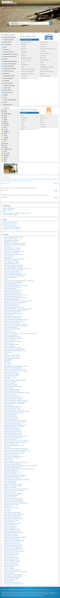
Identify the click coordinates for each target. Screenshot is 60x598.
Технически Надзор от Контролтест (12, 304)
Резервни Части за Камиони (27, 73)
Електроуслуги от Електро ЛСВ (11, 395)
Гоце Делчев (43, 117)
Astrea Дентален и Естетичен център (12, 318)
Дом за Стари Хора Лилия (10, 481)
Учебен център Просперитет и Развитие (13, 266)
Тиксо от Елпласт (8, 510)
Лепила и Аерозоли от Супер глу (11, 358)
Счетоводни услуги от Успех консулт (12, 542)
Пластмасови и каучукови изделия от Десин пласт (16, 448)
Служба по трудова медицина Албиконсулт (14, 453)
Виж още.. (56, 183)
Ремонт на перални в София (10, 238)
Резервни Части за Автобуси (47, 71)
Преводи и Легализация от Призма (12, 529)
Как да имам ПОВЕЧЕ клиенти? (10, 214)
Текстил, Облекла (7, 90)
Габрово (5, 119)
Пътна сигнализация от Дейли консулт (13, 434)
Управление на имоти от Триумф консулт (13, 548)
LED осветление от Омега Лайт (11, 559)
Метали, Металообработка (9, 63)
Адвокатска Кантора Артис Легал (11, 263)
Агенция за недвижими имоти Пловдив (13, 237)
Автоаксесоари (43, 42)
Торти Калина (7, 447)
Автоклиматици (44, 44)
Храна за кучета (7, 364)
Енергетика (6, 49)
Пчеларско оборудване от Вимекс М (12, 430)
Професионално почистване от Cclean (13, 549)
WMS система (7, 330)
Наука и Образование (8, 66)
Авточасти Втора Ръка (45, 53)
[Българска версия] (49, 7)
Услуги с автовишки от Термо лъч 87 (12, 517)
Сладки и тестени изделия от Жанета (12, 574)
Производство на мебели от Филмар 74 (13, 518)
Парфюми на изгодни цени (10, 277)
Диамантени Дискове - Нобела (10, 223)
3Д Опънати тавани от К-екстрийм (12, 249)
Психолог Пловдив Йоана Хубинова (12, 273)
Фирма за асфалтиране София (11, 344)
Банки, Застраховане (8, 39)
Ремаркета (42, 73)
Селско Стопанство (8, 83)
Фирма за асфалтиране (9, 346)
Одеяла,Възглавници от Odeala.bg (12, 291)
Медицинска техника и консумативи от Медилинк (16, 489)
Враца (5, 117)
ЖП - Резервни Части (26, 60)
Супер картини (7, 246)
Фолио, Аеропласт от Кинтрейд (11, 260)
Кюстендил (6, 125)
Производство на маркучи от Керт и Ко (13, 576)
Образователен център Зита (10, 524)
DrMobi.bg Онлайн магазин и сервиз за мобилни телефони (18, 308)
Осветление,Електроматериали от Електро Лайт (15, 297)
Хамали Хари (7, 378)
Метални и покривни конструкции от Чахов (14, 445)
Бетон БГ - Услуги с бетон (10, 339)
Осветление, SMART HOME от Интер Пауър (14, 403)
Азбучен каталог (27, 7)
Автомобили (24, 48)
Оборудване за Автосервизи (47, 67)
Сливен (5, 145)
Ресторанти (6, 80)
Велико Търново (7, 113)
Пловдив (5, 137)
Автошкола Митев (8, 405)
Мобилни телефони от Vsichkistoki (12, 374)
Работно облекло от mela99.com (11, 520)
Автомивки (42, 46)
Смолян (5, 147)
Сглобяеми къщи (8, 352)
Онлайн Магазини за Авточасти (28, 69)
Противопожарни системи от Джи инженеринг (15, 475)
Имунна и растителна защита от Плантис (13, 456)
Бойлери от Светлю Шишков (10, 473)
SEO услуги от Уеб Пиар (9, 383)
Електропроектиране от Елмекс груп (12, 478)
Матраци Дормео (8, 257)
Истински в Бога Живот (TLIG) (10, 222)
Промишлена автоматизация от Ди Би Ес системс (15, 294)
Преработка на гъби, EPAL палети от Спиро (14, 540)
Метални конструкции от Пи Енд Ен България (14, 451)
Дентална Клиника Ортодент (10, 335)
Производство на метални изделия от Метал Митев (16, 310)
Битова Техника (7, 42)
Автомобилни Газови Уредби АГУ (48, 48)
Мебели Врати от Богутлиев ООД (11, 355)
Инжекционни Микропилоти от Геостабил (14, 426)
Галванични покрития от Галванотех (12, 467)
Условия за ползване (32, 589)
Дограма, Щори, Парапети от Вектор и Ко (13, 307)
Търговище (6, 155)
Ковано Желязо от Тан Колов (10, 414)
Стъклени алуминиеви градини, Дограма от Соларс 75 (16, 319)
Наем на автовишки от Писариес (11, 262)
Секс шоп (6, 279)
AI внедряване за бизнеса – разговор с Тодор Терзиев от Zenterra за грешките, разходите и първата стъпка (25, 195)
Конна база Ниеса (8, 506)
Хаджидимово (43, 126)
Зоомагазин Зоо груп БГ (9, 556)
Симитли (23, 126)
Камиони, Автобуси (44, 60)
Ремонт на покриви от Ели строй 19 (12, 248)
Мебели (5, 59)
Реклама (40, 7)
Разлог (22, 124)
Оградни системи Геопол (10, 492)
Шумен (5, 159)
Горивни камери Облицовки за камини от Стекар (15, 350)
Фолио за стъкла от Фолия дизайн (12, 562)
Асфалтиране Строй (8, 343)
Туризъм (5, 95)
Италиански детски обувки (10, 288)
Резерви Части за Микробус (27, 71)
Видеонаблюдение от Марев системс (13, 296)
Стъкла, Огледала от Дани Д (10, 439)
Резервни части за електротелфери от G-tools (15, 369)
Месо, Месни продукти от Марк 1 (12, 557)
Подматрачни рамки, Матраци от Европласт (14, 251)
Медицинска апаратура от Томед (11, 408)
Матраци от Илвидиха (9, 255)
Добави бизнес (35, 7)
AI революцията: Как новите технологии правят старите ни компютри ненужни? (19, 188)
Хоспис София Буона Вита (10, 482)
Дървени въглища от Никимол (11, 495)
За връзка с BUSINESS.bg (8, 208)
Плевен (5, 135)
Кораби (42, 62)
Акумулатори (43, 55)
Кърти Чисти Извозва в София (11, 579)
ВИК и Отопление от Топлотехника (12, 546)
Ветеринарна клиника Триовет (11, 535)
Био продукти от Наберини (10, 377)
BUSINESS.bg (11, 589)
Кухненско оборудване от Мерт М (12, 336)
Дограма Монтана (8, 360)
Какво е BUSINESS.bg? (8, 210)
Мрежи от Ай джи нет (9, 315)
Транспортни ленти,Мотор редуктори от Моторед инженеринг (18, 468)
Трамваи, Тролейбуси (45, 76)
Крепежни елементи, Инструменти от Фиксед (15, 243)
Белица (42, 115)
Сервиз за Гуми (24, 76)
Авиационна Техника (26, 42)
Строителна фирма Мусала (10, 416)
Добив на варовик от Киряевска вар (12, 531)
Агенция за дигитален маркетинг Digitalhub (14, 349)
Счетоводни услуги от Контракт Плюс (13, 437)
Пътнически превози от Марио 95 (12, 391)
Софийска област (7, 149)
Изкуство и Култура (8, 51)
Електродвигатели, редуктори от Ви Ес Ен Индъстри (16, 285)
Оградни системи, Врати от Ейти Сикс (13, 290)
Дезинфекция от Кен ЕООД (10, 241)
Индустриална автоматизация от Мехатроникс (15, 245)
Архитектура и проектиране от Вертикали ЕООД (15, 425)
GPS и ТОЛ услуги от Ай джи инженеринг (13, 500)
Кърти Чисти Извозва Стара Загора (12, 577)
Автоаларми (24, 44)
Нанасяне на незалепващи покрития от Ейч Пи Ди (16, 400)
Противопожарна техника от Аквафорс (13, 493)
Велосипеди (43, 58)
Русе (4, 141)
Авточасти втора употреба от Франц (12, 329)
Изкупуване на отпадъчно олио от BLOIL (13, 545)
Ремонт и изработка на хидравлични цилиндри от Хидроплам (18, 280)
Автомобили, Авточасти (9, 35)
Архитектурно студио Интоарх (11, 444)
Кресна (42, 120)
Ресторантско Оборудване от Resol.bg (13, 433)
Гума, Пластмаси (7, 44)
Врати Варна (7, 361)
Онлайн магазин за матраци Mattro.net (13, 254)
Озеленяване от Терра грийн (10, 470)
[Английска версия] (52, 7)
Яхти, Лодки (24, 78)
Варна (5, 111)
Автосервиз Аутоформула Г (10, 528)
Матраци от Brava (8, 459)
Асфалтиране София (8, 580)
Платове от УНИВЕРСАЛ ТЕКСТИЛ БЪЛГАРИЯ (14, 380)
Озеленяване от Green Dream (11, 507)
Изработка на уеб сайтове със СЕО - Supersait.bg (15, 571)
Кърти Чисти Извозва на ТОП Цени (12, 569)
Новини (45, 7)
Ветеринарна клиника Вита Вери (11, 299)
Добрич (5, 121)
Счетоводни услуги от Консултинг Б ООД (13, 584)
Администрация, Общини (9, 37)
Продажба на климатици (9, 332)
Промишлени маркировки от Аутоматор (13, 484)
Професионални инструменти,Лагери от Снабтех (15, 366)
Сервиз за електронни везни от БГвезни (13, 282)
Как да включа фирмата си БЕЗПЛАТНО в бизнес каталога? (17, 213)
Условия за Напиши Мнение (43, 589)
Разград (5, 139)
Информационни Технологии (10, 54)
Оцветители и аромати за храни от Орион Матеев (15, 503)
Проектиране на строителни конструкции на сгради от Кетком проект (20, 465)
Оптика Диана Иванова (9, 521)
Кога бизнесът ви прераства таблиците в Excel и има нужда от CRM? (16, 181)
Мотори (23, 67)
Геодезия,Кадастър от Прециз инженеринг (14, 490)
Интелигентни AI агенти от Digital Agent (13, 269)
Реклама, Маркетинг (8, 78)
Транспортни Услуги (8, 92)
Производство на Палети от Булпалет (13, 399)
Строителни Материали (9, 85)
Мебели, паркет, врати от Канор (11, 375)
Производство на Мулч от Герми (11, 271)
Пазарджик (6, 131)
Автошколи (23, 55)
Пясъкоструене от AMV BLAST (11, 385)
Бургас (5, 109)
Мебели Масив (7, 509)
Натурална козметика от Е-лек (11, 552)
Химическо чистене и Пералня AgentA (13, 386)
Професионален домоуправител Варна (13, 367)
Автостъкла (43, 51)
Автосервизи (24, 51)
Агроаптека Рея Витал (9, 461)
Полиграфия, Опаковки (9, 75)
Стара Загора (6, 153)
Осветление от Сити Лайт (10, 394)
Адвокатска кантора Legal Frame (11, 543)
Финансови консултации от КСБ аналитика (14, 276)
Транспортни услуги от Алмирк (11, 454)
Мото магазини (24, 64)
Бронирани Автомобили (26, 58)
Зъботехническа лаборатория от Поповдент (14, 476)
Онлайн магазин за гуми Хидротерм (12, 316)
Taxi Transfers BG (8, 363)
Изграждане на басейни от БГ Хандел (13, 472)
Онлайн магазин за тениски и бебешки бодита (15, 422)
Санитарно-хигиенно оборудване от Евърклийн (15, 537)
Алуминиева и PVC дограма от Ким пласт (13, 501)
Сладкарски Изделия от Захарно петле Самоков (15, 442)
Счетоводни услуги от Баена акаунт (12, 347)
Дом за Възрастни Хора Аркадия (11, 538)
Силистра (5, 143)
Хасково (5, 157)
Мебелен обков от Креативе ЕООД (12, 582)
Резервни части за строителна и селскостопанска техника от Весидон (20, 333)
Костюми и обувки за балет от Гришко (13, 498)
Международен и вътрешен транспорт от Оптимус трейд (17, 268)
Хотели (5, 102)
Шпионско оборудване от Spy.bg (11, 560)
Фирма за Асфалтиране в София (11, 565)
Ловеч (5, 127)
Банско (22, 115)
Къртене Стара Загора (9, 568)
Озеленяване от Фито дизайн (11, 534)
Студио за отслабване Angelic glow (12, 423)
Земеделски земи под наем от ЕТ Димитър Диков (16, 325)
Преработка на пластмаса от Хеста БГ (13, 431)
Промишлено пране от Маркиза (11, 504)
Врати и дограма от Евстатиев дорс (12, 512)
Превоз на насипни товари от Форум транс (14, 514)
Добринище (24, 120)
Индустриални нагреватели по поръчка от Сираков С (16, 440)
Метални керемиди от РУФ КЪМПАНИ (12, 228)
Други (5, 47)
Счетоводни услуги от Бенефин (11, 252)
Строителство (6, 87)
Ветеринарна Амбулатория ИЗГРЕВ (12, 283)
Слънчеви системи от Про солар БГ (12, 311)
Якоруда (23, 129)
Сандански (42, 124)
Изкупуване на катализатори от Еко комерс (14, 259)
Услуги (5, 97)
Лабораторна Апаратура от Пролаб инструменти (15, 402)
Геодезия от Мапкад (8, 388)
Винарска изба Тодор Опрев (10, 327)
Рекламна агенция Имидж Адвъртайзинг (13, 397)
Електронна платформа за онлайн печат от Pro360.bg (16, 479)
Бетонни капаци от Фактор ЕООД (11, 458)
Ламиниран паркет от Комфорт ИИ (12, 240)
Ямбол (5, 161)
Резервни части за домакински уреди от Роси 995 (15, 302)
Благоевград (6, 107)
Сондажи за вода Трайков (10, 487)
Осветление (6, 73)
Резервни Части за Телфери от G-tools (13, 486)
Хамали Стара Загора (9, 573)
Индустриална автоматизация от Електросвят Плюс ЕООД (17, 301)
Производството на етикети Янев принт (13, 313)
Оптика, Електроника (8, 71)
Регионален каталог (17, 7)
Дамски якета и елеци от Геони (11, 305)
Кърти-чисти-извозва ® (9, 566)
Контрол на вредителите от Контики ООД (13, 413)
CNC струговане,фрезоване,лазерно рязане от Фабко (16, 411)
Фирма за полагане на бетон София (12, 341)
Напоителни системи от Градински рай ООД (14, 551)
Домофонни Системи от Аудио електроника (14, 321)
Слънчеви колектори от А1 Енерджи (11, 227)
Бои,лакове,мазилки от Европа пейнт (12, 515)
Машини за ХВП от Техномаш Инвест (12, 287)
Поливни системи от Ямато (10, 526)
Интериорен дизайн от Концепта (11, 554)
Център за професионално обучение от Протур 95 (16, 462)
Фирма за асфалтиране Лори (10, 419)
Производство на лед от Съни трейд (12, 357)
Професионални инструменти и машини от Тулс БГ (16, 436)
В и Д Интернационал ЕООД (9, 225)
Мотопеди (42, 64)
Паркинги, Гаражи (44, 69)
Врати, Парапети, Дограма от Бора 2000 (13, 265)
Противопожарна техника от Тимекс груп (13, 409)
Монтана (5, 129)
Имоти (5, 353)
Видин (5, 115)
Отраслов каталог (8, 7)
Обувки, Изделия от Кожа (9, 68)
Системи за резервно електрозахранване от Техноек (16, 392)
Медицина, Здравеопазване (10, 61)
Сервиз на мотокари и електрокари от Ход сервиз (16, 324)
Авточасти (23, 53)
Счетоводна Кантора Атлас (10, 496)
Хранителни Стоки (7, 104)
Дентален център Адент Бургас (11, 417)
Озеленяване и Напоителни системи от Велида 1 (15, 420)
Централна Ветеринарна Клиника (12, 322)
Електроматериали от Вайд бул (11, 428)
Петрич (42, 122)
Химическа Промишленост (10, 99)
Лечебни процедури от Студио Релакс (13, 406)
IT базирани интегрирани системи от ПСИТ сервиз (16, 371)
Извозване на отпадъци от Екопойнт (12, 464)
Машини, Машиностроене (9, 56)
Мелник (23, 122)
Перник (5, 133)
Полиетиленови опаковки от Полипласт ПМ (14, 532)
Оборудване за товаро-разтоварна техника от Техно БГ (17, 450)
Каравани (23, 62)
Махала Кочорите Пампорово (11, 372)
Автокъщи (23, 46)
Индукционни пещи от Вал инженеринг (13, 338)
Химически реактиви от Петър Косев (12, 523)
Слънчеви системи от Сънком (11, 563)
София (5, 151)
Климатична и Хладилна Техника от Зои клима (15, 274)
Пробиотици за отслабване (10, 381)
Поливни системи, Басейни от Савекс (12, 293)
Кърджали (5, 123)
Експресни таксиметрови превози (12, 389)
